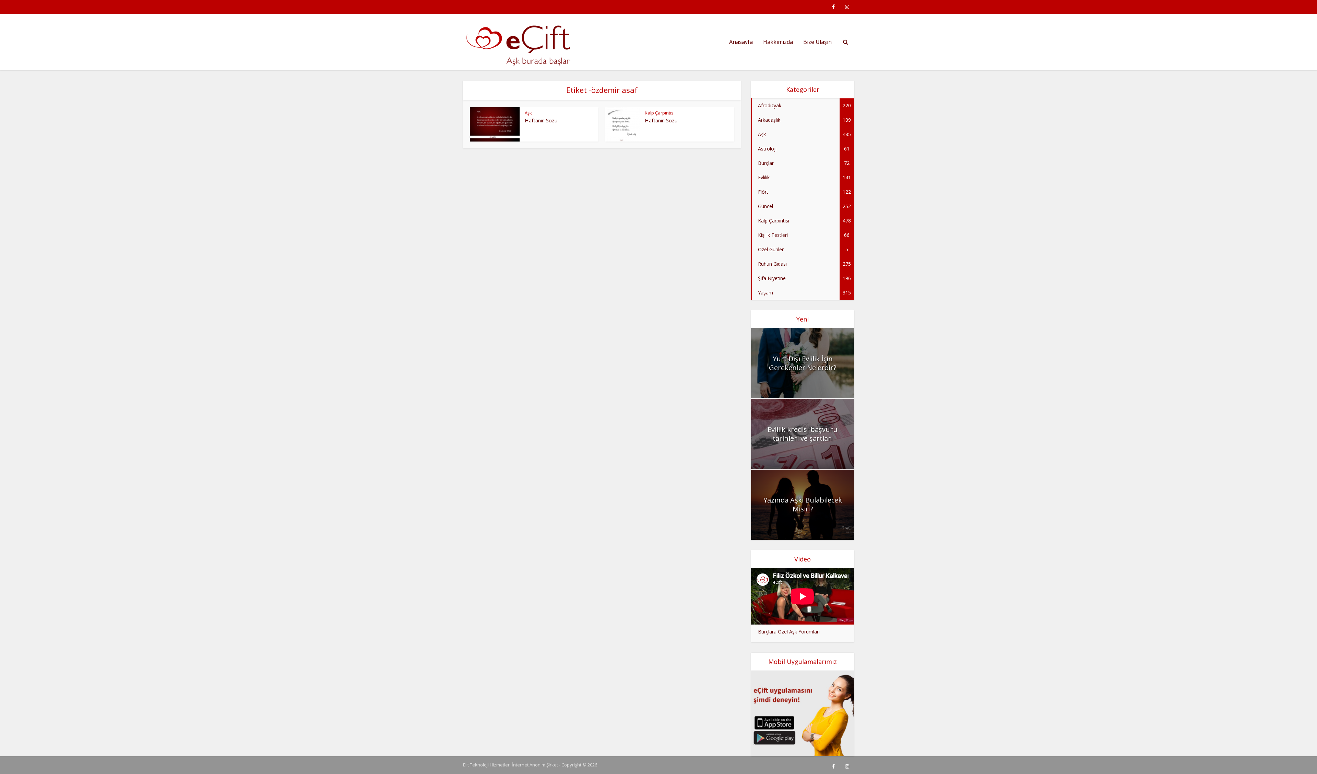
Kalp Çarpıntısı (660, 113)
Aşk (528, 113)
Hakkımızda (778, 42)
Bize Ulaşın (817, 42)
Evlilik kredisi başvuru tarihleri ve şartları (803, 434)
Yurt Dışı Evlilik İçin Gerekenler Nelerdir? (802, 363)
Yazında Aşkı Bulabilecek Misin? (802, 504)
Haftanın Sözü (541, 120)
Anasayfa (741, 42)
